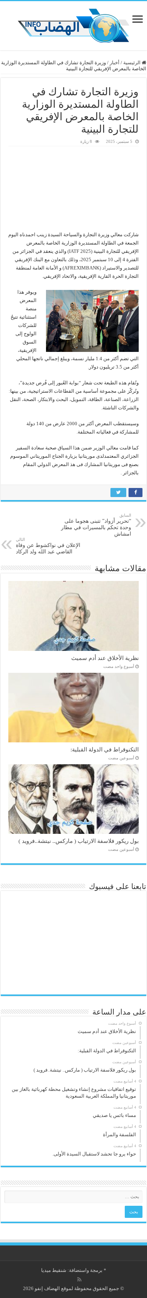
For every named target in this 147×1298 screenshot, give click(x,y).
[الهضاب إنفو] (73, 24)
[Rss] (79, 1279)
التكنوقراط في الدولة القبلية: (104, 749)
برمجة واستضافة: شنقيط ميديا (72, 1270)
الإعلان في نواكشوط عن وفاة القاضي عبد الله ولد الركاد (48, 546)
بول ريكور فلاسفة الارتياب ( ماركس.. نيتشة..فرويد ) (78, 841)
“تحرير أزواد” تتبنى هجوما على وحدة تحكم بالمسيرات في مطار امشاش (96, 525)
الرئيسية (132, 62)
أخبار (114, 62)
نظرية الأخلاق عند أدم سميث (105, 658)
